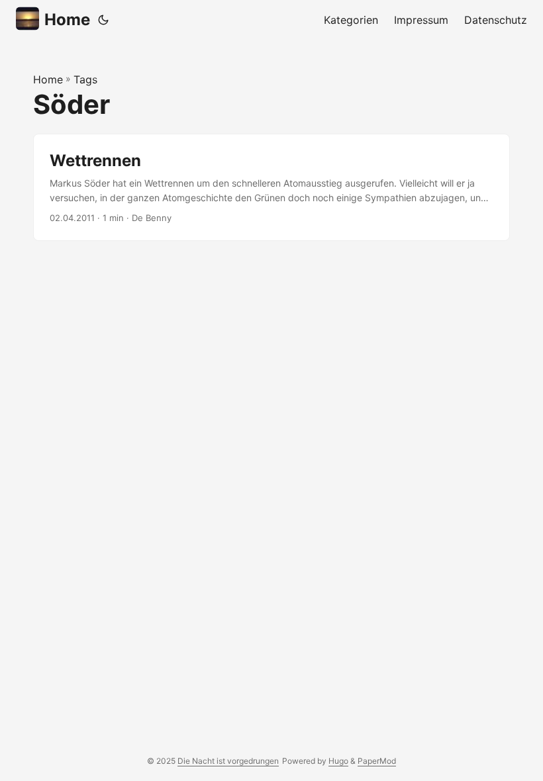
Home (67, 19)
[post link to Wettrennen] (271, 187)
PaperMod (377, 761)
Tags (85, 79)
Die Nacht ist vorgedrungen (228, 761)
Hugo (338, 761)
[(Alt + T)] (103, 20)
